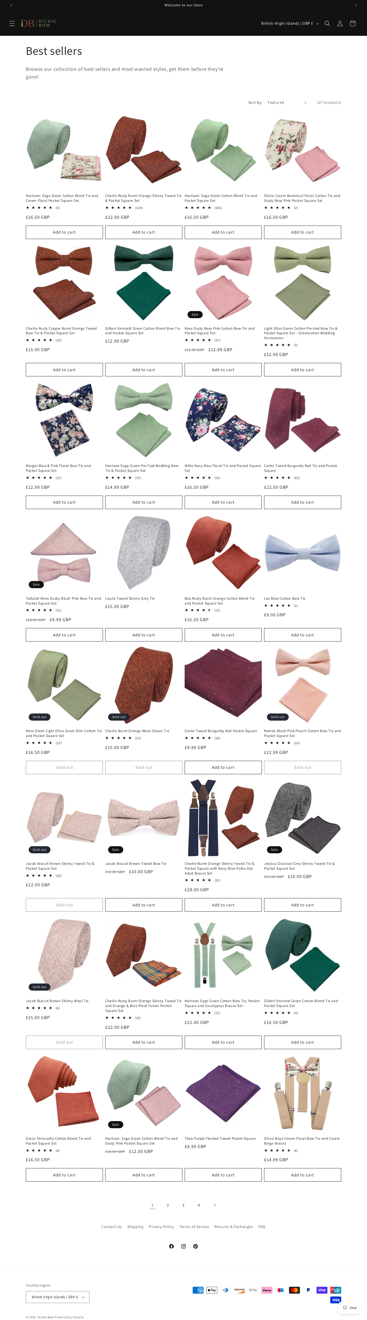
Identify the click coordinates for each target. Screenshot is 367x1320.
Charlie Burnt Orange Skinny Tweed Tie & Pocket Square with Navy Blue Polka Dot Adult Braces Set (219, 868)
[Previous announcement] (11, 5)
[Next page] (214, 1205)
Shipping (135, 1226)
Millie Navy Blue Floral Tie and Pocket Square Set (223, 468)
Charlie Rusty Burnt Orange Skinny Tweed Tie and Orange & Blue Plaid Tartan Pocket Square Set (143, 1006)
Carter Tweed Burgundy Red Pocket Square (221, 731)
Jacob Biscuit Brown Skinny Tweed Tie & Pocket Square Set (60, 866)
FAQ (262, 1226)
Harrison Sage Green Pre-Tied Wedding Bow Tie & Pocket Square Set (142, 468)
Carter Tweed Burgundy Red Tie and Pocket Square (300, 468)
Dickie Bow (46, 1317)
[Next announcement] (356, 5)
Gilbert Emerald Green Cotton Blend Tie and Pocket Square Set (301, 1003)
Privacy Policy (161, 1226)
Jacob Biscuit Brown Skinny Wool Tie (57, 1001)
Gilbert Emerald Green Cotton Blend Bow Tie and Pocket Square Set (142, 331)
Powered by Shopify (69, 1317)
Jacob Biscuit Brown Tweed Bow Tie (136, 863)
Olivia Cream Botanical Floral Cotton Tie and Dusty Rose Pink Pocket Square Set (302, 198)
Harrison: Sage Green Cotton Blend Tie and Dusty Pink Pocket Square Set (141, 1141)
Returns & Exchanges (233, 1226)
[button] (12, 23)
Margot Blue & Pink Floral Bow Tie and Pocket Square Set (58, 468)
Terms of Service (194, 1226)
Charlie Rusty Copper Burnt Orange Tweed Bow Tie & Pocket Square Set (61, 331)
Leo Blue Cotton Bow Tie (285, 598)
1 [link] (152, 1205)
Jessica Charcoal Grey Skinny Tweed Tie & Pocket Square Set (299, 866)
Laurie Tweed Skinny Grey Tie (130, 598)
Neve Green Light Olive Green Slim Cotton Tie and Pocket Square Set (64, 733)
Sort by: (255, 102)
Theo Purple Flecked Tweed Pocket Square (220, 1138)
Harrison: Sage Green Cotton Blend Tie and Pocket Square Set (221, 198)
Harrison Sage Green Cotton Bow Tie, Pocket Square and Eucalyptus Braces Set (222, 1003)
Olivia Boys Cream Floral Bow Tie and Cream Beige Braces (302, 1141)
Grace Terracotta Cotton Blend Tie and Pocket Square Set (58, 1141)
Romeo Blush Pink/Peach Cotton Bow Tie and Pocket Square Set (302, 733)
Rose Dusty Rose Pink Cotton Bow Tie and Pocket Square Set (220, 331)
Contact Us (111, 1226)
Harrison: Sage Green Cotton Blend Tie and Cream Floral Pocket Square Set (62, 198)
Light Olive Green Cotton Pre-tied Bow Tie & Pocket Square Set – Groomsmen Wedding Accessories (301, 333)
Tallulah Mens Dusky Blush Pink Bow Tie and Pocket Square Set (63, 601)
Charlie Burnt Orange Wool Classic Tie (137, 731)
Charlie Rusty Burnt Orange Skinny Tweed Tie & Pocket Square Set (143, 198)
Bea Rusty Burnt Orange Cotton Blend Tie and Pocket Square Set (220, 601)
